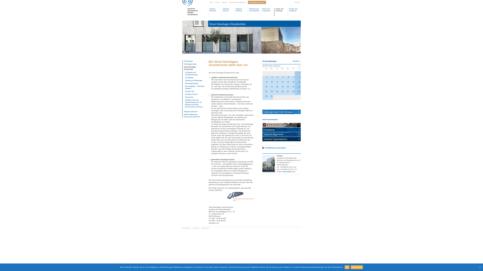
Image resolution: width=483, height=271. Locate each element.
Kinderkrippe (188, 61)
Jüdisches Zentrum (226, 10)
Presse (217, 2)
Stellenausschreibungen (193, 80)
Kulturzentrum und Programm (254, 10)
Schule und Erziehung (279, 10)
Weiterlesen (357, 267)
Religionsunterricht (190, 112)
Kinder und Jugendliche (266, 10)
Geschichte (189, 97)
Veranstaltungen (269, 61)
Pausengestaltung (191, 83)
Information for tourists (257, 2)
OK (347, 267)
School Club (189, 91)
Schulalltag (189, 78)
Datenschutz (205, 228)
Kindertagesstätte (190, 64)
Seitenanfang (186, 228)
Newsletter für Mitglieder (237, 2)
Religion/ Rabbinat (239, 10)
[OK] (480, 267)
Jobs (211, 2)
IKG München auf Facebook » (276, 148)
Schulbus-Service (191, 94)
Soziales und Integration (293, 10)
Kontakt (224, 2)
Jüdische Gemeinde (213, 10)
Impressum (196, 228)
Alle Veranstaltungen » (270, 119)
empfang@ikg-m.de (288, 172)
